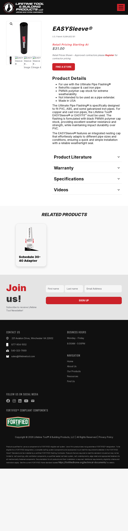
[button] (121, 7)
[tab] (87, 157)
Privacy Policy (106, 437)
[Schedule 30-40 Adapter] (31, 245)
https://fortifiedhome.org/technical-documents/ (82, 462)
